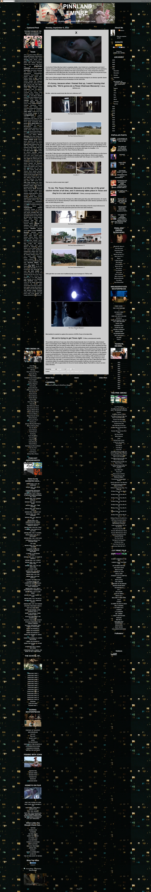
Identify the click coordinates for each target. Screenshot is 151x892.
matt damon (31, 190)
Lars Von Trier (33, 447)
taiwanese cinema (28, 260)
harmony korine (28, 147)
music (28, 210)
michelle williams (31, 199)
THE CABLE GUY (118, 335)
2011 (113, 128)
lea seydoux (38, 179)
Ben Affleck (36, 79)
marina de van (38, 187)
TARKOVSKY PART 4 (32, 679)
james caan (39, 153)
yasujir (32, 293)
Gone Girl (118, 449)
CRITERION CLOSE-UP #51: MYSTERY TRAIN (33, 541)
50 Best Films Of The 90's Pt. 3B (119, 505)
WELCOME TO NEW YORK (119, 597)
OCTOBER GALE (118, 607)
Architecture (27, 75)
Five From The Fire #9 (119, 544)
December (116, 70)
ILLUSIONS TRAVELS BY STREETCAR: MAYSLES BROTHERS (32, 550)
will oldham (27, 288)
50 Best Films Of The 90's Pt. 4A (119, 502)
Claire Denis (33, 403)
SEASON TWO (33, 770)
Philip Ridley (32, 375)
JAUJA (119, 599)
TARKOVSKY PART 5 (32, 681)
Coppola (33, 117)
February (116, 101)
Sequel (34, 248)
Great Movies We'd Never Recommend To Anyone (119, 522)
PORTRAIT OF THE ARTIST (33, 730)
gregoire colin (34, 142)
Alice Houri (39, 64)
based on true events (35, 78)
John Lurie (119, 272)
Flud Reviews (30, 137)
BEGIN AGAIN (119, 625)
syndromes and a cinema (35, 259)
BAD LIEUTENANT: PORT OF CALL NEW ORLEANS (118, 320)
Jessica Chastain (28, 163)
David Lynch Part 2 (33, 419)
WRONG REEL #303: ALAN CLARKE (33, 488)
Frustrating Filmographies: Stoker (119, 480)
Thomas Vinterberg (34, 276)
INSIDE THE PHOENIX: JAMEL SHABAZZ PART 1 (33, 614)
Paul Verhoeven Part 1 (33, 407)
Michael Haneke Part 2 (33, 415)
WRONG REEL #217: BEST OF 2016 (33, 518)
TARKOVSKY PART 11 (33, 693)
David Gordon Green (32, 367)
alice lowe (27, 66)
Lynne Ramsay (33, 429)
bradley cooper (33, 90)
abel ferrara (31, 57)
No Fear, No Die (119, 434)
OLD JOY (32, 734)
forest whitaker (38, 137)
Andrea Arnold (33, 393)
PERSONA (33, 701)
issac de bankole (31, 153)
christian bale (32, 108)
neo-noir (39, 210)
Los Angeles (27, 184)
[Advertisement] (33, 321)
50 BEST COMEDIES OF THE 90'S (118, 559)
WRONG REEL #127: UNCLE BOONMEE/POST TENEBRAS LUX (33, 589)
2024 (113, 64)
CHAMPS (119, 601)
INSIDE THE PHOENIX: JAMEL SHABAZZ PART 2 (33, 610)
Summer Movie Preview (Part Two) (118, 428)
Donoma (40, 128)
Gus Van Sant (32, 427)
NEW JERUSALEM (33, 732)
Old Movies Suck (118, 542)
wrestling (39, 292)
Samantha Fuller (119, 250)
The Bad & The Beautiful (118, 540)
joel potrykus (31, 166)
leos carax (27, 180)
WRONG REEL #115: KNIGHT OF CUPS (32, 596)
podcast (36, 223)
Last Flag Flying (119, 406)
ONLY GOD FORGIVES (119, 308)
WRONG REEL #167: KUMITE (33, 560)
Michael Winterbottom (33, 198)
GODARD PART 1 (32, 705)
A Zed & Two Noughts (119, 419)
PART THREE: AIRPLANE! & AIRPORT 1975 (33, 808)
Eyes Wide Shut (119, 469)
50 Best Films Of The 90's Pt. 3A (119, 508)
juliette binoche (37, 171)
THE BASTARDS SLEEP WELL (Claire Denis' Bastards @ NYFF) (122, 209)
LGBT (32, 180)
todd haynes (38, 277)
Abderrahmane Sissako (33, 389)
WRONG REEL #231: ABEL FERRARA (33, 514)
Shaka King (39, 248)
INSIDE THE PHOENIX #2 (32, 630)
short (33, 249)
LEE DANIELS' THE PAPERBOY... (122, 191)
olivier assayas (38, 217)
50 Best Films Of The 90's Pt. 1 (119, 518)
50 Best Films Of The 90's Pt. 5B (119, 492)
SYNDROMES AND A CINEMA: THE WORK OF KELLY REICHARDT (33, 650)
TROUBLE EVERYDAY (119, 329)
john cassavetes (28, 168)
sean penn (30, 248)
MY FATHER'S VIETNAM (119, 565)
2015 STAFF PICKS (119, 567)
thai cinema (31, 264)
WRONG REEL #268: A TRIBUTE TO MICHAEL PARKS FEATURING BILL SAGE (33, 495)
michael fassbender (29, 195)
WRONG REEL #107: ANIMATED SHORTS (33, 601)
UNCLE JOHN (118, 573)
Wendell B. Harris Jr (119, 246)
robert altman (33, 235)
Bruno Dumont (38, 95)
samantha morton (29, 245)
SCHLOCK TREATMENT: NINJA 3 (33, 606)
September (117, 77)
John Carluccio (119, 274)
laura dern (39, 177)
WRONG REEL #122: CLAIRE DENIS (33, 592)
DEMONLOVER (119, 331)
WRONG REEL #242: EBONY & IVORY (33, 509)
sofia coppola (31, 251)
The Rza (37, 272)
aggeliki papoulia (28, 61)
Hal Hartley (33, 433)
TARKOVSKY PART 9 (32, 689)
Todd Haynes (32, 451)
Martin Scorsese (37, 188)
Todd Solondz (33, 431)
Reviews (76, 371)
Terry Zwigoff (32, 379)
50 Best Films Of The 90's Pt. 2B (119, 512)
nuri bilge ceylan (38, 215)
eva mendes (27, 133)
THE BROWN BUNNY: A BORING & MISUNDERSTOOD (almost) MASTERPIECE (121, 174)
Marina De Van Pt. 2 (119, 254)
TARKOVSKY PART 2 (32, 675)
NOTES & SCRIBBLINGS (33, 852)
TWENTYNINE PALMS (122, 163)
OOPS (25, 218)
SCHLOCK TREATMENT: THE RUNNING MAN (33, 617)
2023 (113, 66)
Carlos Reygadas (32, 435)
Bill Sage (35, 84)
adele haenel (38, 57)
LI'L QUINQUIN (119, 611)
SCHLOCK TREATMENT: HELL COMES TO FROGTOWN (33, 626)
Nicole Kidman (29, 215)
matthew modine (28, 191)
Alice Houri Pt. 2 (119, 256)
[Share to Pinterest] (74, 369)
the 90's (33, 268)
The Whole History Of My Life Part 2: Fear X (119, 462)
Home (76, 378)
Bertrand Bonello (32, 387)
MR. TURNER (118, 613)
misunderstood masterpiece (33, 201)
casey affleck (34, 100)
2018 (113, 113)
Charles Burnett (33, 397)
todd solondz (27, 279)
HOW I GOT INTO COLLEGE (119, 316)
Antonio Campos (37, 71)
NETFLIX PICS (119, 579)
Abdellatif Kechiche (29, 56)
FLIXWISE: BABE (32, 569)
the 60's (38, 266)
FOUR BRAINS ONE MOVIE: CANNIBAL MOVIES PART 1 (33, 491)
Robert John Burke (33, 238)
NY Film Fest (27, 217)
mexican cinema (28, 193)
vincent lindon (27, 285)
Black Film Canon (29, 86)
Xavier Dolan (32, 385)
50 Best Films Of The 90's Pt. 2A (119, 515)
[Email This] (68, 369)
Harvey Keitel (36, 147)
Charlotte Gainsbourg (30, 105)
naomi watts (34, 210)
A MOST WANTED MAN (119, 615)
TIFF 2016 (33, 543)
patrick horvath (33, 218)
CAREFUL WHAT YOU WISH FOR (119, 563)
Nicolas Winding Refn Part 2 (32, 423)
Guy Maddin (31, 145)
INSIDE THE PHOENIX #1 (32, 628)
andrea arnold (34, 68)
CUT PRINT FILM (32, 838)
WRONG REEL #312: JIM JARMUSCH (32, 484)
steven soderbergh (30, 257)
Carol (118, 438)
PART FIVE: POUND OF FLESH (33, 802)
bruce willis (30, 95)
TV (28, 282)
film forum (32, 136)
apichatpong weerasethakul (33, 73)
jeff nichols (31, 161)
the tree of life (34, 274)
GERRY (33, 740)
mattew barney (38, 190)
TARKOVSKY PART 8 (32, 687)
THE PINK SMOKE (33, 834)
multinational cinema (33, 207)
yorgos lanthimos (28, 295)
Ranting (40, 228)
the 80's (28, 268)
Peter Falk (34, 220)
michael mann (33, 196)
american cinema (54, 371)
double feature (27, 129)
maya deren (38, 191)
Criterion (39, 117)
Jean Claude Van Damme (30, 158)
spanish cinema (28, 253)
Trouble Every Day (119, 423)
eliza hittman (30, 131)
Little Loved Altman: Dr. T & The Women (119, 526)
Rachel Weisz (32, 227)
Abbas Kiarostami (37, 54)
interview (34, 152)
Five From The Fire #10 (119, 528)
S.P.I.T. (119, 589)
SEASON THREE (33, 773)
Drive (37, 129)
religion (30, 230)
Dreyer (34, 129)
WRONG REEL (33, 848)
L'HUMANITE (119, 314)
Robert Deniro (33, 237)
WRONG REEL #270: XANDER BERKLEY (33, 499)
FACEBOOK (33, 832)
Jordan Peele (38, 169)
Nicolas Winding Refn (33, 425)
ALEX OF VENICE (118, 593)
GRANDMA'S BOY (119, 325)
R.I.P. (31, 225)
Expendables (33, 133)
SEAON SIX (33, 778)
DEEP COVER (118, 306)
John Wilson (32, 365)
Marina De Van (33, 373)
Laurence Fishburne (29, 179)
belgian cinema (28, 79)
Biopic (40, 84)
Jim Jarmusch (33, 437)
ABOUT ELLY (118, 595)
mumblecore (27, 209)
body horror (33, 87)
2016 (113, 117)
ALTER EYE (33, 854)
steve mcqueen (37, 256)
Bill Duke (33, 369)
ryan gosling (38, 243)
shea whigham (27, 249)
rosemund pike (30, 241)
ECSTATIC (33, 850)
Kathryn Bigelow (32, 383)
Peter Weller (34, 222)
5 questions (30, 54)
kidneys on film (27, 174)
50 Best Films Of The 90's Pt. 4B (119, 498)
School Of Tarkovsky (30, 246)
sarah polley (38, 245)
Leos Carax (33, 449)
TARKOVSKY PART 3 (32, 677)
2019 (113, 111)
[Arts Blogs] (33, 863)
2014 (113, 122)
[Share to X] (71, 369)
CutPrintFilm (27, 118)
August (116, 88)
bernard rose (32, 81)
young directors (37, 295)
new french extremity (30, 212)
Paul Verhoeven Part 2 (33, 405)
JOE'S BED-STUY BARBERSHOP (118, 622)
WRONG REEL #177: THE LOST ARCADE (33, 546)
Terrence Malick (33, 262)
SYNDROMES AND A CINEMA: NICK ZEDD (33, 647)
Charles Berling (27, 103)
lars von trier (38, 176)
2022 (113, 68)
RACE (36, 225)
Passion (119, 412)
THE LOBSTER (119, 581)
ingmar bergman (33, 150)
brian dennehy (34, 92)
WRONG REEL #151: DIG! (33, 574)
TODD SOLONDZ (32, 703)
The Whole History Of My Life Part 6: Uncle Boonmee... (119, 417)
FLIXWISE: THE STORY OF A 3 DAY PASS (33, 530)
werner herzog (30, 287)
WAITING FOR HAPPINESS (33, 750)
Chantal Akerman (36, 102)
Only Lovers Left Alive (119, 473)
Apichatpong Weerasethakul (33, 445)
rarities (25, 230)
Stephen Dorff (38, 254)
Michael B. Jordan (37, 193)
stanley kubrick (30, 254)
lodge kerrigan (31, 182)
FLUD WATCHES (33, 840)
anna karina (33, 70)
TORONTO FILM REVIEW (32, 842)
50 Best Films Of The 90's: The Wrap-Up (119, 488)
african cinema (38, 59)
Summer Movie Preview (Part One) (118, 431)
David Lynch (33, 421)
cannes (36, 98)
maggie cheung (33, 185)
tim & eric (31, 277)
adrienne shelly (28, 59)
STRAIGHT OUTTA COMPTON (119, 575)
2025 (113, 62)
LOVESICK (119, 609)
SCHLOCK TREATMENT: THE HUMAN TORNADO (33, 622)
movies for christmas (30, 204)
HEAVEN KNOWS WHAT (119, 585)
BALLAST (32, 736)
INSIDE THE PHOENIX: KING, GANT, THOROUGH (32, 585)
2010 (113, 130)
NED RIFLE (119, 619)
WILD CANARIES (119, 605)
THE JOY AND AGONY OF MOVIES (33, 856)
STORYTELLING (119, 327)
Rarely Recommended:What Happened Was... (118, 485)
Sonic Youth (39, 251)
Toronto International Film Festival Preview (119, 535)
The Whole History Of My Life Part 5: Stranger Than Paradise (119, 452)
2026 (113, 60)
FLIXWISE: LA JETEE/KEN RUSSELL (33, 554)
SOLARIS (118, 337)
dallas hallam (34, 118)
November (116, 73)
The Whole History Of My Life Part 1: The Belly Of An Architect (119, 466)
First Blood (119, 447)
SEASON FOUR (33, 774)
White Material (119, 436)
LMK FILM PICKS (32, 844)
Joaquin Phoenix (35, 164)
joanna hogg (27, 164)
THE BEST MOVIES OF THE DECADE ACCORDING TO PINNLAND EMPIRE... (32, 33)
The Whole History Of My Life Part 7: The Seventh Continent (119, 409)
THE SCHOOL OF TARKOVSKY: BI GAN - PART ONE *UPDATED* (122, 201)
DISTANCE (122, 154)
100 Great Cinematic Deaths (118, 520)
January (116, 103)
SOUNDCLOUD (33, 830)
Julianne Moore (28, 171)
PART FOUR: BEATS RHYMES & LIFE (33, 805)
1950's (25, 54)
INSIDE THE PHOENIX (33, 836)
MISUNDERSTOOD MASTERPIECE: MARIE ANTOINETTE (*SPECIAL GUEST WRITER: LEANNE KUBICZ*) (119, 184)
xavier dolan (27, 293)
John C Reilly (38, 166)
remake (34, 230)
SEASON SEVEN (33, 781)
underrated (39, 282)
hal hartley (39, 145)
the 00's (82, 371)
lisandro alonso (38, 180)
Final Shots (119, 445)
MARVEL (26, 190)
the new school (32, 269)
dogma (35, 126)
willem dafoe (38, 288)
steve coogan (27, 256)
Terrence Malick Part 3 (33, 409)
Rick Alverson (34, 234)
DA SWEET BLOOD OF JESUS (119, 603)
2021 (113, 106)
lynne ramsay (35, 184)
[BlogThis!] (69, 369)
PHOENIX (118, 577)
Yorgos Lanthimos (33, 381)
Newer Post (50, 378)
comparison (63, 371)
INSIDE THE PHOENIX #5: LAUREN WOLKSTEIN (33, 638)
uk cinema (32, 282)
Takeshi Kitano (33, 443)
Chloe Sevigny (33, 106)
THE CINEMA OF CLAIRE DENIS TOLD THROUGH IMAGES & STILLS (122, 148)
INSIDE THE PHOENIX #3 (32, 632)
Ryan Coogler (28, 243)
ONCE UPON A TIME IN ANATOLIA (33, 744)
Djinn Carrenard (38, 125)
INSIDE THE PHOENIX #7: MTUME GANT (33, 644)
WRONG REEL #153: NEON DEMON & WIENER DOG (33, 571)
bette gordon (37, 82)
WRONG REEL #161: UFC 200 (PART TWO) (33, 563)
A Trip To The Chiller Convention (118, 443)
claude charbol (35, 111)
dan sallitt (39, 118)
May (115, 95)
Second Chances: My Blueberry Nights (119, 476)
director (30, 125)
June (115, 92)
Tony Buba (119, 280)
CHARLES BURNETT (37, 103)
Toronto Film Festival (33, 280)
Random (33, 228)
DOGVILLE (119, 318)
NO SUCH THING (119, 312)
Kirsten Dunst (35, 174)
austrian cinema (33, 76)
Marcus (122, 30)
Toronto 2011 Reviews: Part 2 (119, 530)
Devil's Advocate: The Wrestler (119, 482)
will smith (32, 288)
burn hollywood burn (36, 97)
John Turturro (30, 169)
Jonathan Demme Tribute (119, 414)
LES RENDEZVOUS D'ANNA (33, 746)
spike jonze (35, 253)
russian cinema (38, 242)
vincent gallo (38, 284)
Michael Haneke (33, 417)
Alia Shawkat (32, 64)
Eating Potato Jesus (118, 440)
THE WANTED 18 (119, 587)
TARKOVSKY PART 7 (32, 685)
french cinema (28, 139)
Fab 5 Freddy (28, 134)
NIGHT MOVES (119, 627)
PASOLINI (118, 617)
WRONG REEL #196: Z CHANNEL (33, 532)
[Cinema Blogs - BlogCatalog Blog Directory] (33, 870)
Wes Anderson (38, 287)
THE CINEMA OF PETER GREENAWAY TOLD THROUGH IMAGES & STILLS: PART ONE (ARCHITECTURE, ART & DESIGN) (119, 219)
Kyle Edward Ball (118, 282)
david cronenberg (33, 121)
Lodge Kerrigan (33, 439)
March (115, 99)
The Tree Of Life (119, 538)
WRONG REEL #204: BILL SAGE (32, 527)
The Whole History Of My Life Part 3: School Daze (119, 459)
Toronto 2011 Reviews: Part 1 (119, 532)
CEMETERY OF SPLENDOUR (118, 583)
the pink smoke (33, 271)
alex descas (32, 62)
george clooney (38, 139)
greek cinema (27, 142)
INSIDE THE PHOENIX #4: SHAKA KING (33, 635)
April (115, 97)
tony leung (34, 279)
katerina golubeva (28, 172)
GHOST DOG (119, 323)
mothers (34, 203)
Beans (119, 258)
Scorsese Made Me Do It (118, 546)
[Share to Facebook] (72, 369)
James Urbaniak (35, 155)
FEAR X (119, 339)
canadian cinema (29, 98)
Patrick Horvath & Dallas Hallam (32, 377)
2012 (113, 126)
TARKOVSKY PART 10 (33, 691)
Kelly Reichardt (37, 172)
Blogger (79, 888)
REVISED (33, 232)
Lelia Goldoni (119, 264)
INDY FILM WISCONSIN (33, 608)
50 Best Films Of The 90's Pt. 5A (119, 495)
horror (68, 371)
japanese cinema (37, 157)
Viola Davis (34, 285)
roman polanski (33, 240)
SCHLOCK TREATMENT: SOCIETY (33, 620)
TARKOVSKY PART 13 (33, 697)
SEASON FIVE (33, 777)
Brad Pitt (34, 89)
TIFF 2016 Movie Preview (119, 425)
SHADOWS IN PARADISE (32, 748)
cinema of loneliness (35, 110)
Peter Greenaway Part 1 (33, 371)
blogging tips (32, 864)
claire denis (27, 111)
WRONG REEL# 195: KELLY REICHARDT (33, 535)
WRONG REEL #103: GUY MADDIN (33, 604)
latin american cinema (30, 177)
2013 (113, 124)
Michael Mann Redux (33, 453)
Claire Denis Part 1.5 (33, 401)
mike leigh (39, 199)
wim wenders (27, 290)
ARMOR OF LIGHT (119, 571)
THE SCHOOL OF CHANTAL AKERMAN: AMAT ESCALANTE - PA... (119, 83)
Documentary (27, 126)
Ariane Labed (35, 75)
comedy (30, 113)
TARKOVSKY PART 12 (33, 695)
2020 (113, 108)
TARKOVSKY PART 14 (33, 699)
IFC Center (34, 149)
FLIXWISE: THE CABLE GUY (32, 579)
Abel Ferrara (33, 399)
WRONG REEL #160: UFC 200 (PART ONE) (33, 566)
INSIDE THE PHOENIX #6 (32, 641)
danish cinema (28, 120)
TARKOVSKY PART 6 (32, 683)
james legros (27, 155)
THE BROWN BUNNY (118, 333)
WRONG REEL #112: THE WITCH (32, 598)
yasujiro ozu (38, 293)
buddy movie (27, 97)
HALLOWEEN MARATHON (119, 629)
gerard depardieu (28, 141)
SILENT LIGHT (33, 738)
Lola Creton (39, 182)
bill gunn (29, 84)
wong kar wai (32, 292)
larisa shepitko (31, 176)
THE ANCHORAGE (33, 742)
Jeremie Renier (38, 161)
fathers (34, 134)
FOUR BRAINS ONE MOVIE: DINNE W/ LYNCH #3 (33, 524)
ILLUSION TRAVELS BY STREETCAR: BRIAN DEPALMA (33, 582)
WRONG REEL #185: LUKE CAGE (33, 538)
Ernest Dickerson (38, 131)
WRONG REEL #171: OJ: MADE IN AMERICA (33, 557)
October (116, 75)
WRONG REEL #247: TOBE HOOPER (33, 506)
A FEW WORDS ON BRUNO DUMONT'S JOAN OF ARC (122, 140)
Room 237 (119, 471)
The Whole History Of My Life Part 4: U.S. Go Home (119, 455)
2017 (113, 115)
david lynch (35, 123)
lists (25, 182)
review (72, 371)
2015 (113, 119)
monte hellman (27, 203)
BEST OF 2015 (119, 569)
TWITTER (32, 828)
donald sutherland (33, 128)
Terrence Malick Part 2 (33, 411)
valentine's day (28, 284)
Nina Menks (119, 262)
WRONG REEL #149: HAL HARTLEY (33, 577)
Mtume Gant (37, 206)
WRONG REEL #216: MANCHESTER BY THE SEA (33, 521)
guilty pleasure (33, 144)
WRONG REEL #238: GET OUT (33, 512)
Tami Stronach (119, 248)
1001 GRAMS (118, 591)
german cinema (38, 141)
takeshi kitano (36, 261)
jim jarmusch (38, 163)
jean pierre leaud (32, 160)
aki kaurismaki (37, 61)
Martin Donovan (28, 188)
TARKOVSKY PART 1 (32, 673)
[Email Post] (65, 369)
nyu (32, 217)
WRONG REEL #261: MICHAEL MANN (33, 502)
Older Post (103, 378)
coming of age (37, 113)
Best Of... (30, 82)
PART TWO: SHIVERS (33, 811)
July (115, 90)
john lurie (36, 168)
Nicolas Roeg (29, 214)
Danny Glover (35, 120)
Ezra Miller (39, 133)
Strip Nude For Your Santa (119, 421)
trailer (35, 280)
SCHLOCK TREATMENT (33, 846)
